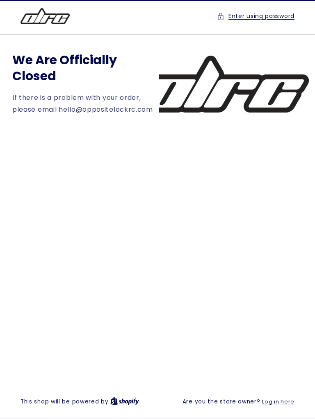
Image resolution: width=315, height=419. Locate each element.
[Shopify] (124, 401)
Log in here (278, 401)
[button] (255, 16)
